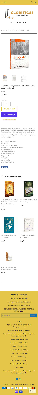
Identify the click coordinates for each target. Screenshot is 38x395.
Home (3, 30)
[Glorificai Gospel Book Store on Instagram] (20, 379)
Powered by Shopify (28, 384)
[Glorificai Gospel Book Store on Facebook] (17, 379)
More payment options (9, 119)
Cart (35, 2)
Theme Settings (27, 334)
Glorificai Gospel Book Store (14, 384)
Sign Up (33, 315)
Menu (5, 2)
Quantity (3, 100)
